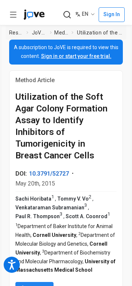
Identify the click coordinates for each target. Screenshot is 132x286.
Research (16, 33)
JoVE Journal (39, 33)
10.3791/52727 (49, 173)
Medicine (61, 33)
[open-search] (67, 15)
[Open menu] (13, 15)
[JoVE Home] (34, 15)
